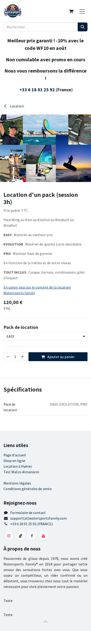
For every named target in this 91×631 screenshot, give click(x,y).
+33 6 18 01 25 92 (37, 89)
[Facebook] (32, 535)
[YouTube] (43, 535)
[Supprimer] (8, 356)
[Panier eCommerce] (71, 11)
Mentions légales (17, 483)
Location (16, 106)
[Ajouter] (23, 356)
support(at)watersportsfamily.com (38, 518)
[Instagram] (9, 535)
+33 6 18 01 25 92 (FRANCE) (31, 523)
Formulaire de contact (28, 512)
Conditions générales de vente (28, 488)
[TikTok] (20, 535)
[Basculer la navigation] (82, 11)
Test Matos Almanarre (21, 472)
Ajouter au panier (61, 356)
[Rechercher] (83, 26)
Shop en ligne (14, 460)
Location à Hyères (18, 466)
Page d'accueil (15, 455)
